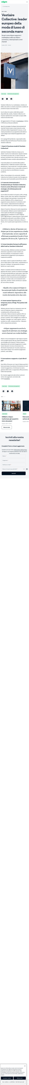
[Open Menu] (27, 2)
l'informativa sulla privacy (20, 449)
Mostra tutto (6, 427)
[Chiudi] (24, 1066)
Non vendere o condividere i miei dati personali (13, 1081)
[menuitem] (2, 99)
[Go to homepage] (4, 2)
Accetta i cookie (7, 1078)
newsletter (7, 378)
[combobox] (14, 469)
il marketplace (20, 121)
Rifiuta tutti (19, 1078)
